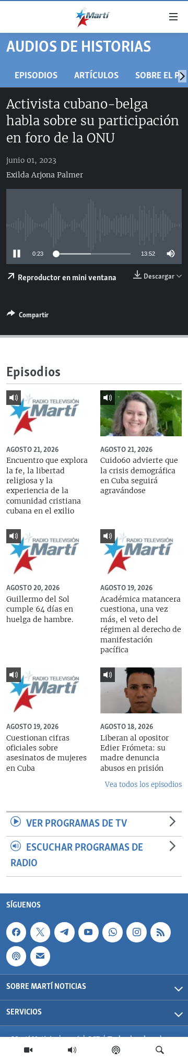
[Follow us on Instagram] (136, 932)
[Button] (28, 317)
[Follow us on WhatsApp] (112, 932)
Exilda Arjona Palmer (44, 175)
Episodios (36, 76)
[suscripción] (40, 956)
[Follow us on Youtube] (88, 932)
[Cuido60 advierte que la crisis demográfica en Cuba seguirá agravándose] (141, 413)
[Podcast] (116, 1050)
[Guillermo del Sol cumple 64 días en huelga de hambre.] (47, 552)
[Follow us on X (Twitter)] (40, 932)
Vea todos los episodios (143, 784)
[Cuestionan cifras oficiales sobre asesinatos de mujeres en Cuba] (47, 690)
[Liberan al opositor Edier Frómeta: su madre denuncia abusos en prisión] (141, 690)
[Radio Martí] (72, 1050)
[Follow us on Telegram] (64, 932)
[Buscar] (159, 1050)
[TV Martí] (28, 1050)
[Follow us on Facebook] (16, 932)
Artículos (96, 76)
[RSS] (160, 932)
